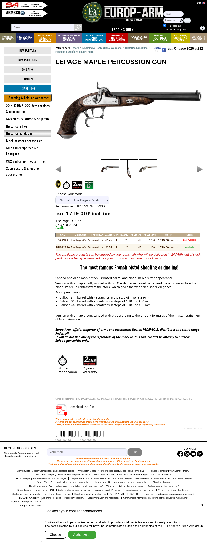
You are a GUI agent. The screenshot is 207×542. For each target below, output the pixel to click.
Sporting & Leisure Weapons (44, 38)
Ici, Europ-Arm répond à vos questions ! (30, 502)
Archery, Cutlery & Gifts (180, 38)
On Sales (27, 69)
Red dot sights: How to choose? (163, 486)
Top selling (27, 88)
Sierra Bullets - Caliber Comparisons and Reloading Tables (45, 471)
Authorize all (82, 534)
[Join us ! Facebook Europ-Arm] (180, 454)
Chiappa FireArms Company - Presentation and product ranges (101, 478)
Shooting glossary (161, 482)
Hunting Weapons (8, 38)
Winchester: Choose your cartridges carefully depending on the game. (112, 471)
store (76, 48)
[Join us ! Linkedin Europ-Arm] (199, 454)
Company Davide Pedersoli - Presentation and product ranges (124, 490)
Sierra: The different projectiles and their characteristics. (64, 482)
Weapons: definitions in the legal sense (125, 486)
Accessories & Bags (138, 38)
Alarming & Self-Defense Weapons (68, 38)
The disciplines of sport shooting (90, 494)
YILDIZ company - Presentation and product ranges (41, 478)
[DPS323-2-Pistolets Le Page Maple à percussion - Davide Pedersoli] (110, 168)
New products (27, 60)
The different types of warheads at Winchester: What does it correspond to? (66, 486)
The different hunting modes (57, 494)
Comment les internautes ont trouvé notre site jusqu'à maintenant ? (155, 498)
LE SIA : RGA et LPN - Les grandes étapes (40, 498)
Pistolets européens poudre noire (74, 51)
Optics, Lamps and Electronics (94, 38)
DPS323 (82, 206)
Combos (28, 79)
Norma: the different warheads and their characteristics (122, 482)
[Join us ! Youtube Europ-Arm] (193, 454)
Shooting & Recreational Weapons (102, 48)
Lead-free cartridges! (161, 475)
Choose (55, 534)
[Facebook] (164, 50)
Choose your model (69, 194)
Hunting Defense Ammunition (117, 38)
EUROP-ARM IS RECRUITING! (124, 494)
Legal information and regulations (104, 498)
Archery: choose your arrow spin (74, 490)
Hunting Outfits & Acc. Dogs (160, 38)
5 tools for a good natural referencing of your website (169, 494)
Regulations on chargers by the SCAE (36, 490)
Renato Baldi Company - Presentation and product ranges (163, 478)
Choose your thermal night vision (174, 490)
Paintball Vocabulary (74, 498)
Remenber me (174, 26)
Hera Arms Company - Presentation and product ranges (63, 475)
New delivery (27, 50)
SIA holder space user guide (26, 494)
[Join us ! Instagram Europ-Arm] (187, 454)
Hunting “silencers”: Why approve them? (169, 471)
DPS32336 (97, 206)
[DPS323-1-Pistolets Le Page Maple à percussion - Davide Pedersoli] (129, 168)
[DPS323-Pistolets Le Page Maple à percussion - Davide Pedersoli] (148, 168)
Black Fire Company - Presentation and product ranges (121, 475)
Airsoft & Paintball (198, 38)
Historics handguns (136, 48)
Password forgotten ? (176, 29)
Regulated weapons (24, 38)
